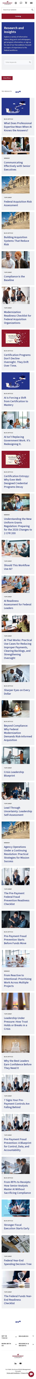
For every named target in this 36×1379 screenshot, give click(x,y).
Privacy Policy (25, 1373)
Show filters (7, 78)
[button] (31, 1374)
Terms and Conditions (13, 1373)
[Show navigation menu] (31, 3)
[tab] (9, 1337)
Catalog (18, 16)
